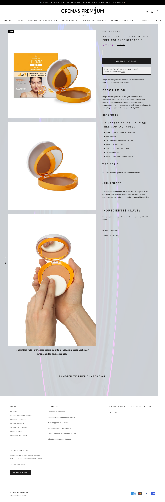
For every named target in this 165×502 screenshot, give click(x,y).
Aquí (123, 72)
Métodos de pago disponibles (21, 415)
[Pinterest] (117, 235)
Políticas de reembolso (18, 435)
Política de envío (16, 431)
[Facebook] (110, 235)
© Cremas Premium (19, 492)
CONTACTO (145, 20)
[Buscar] (152, 12)
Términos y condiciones (18, 427)
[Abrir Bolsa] (158, 11)
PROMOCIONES (69, 20)
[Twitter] (114, 235)
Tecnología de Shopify (18, 495)
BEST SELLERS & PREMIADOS (42, 20)
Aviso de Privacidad (17, 423)
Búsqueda (13, 411)
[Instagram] (116, 412)
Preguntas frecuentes (18, 419)
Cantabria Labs (111, 31)
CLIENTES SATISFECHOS (94, 20)
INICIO (7, 20)
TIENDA (19, 20)
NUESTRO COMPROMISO (122, 20)
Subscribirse (20, 472)
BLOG (158, 20)
